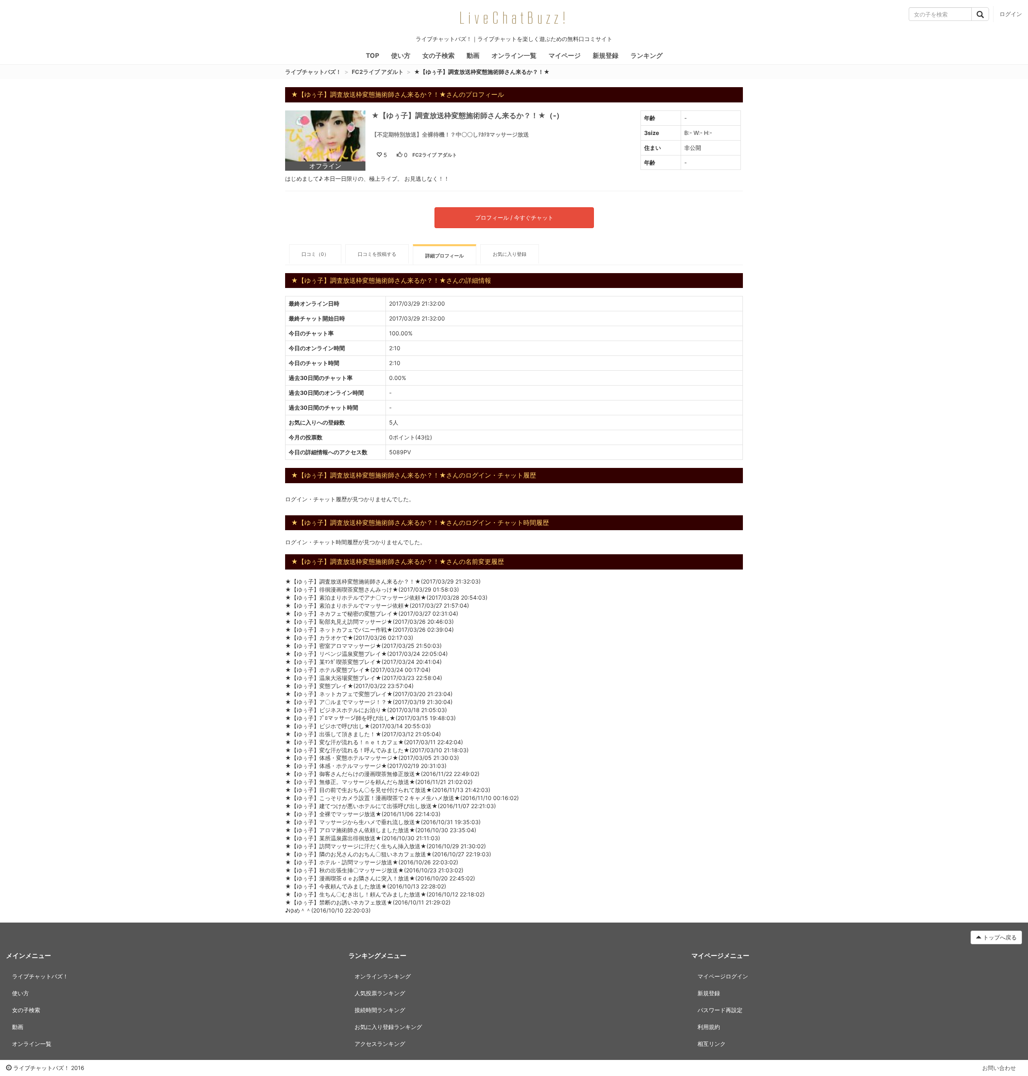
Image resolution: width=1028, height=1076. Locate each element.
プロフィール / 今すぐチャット (514, 217)
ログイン (1010, 13)
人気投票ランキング (380, 993)
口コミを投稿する (377, 254)
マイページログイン (723, 976)
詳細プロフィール (444, 256)
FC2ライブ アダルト (378, 71)
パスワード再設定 (720, 1010)
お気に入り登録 (509, 254)
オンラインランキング (383, 976)
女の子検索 (438, 55)
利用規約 (709, 1026)
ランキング (646, 55)
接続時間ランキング (380, 1010)
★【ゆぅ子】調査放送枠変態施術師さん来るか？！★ (458, 115)
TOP (372, 55)
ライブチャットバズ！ (313, 71)
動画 (473, 55)
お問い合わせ (999, 1067)
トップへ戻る (999, 937)
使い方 (400, 55)
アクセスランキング (380, 1043)
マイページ (565, 55)
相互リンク (712, 1043)
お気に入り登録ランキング (388, 1026)
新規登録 (605, 55)
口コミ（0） (315, 254)
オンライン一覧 (514, 55)
